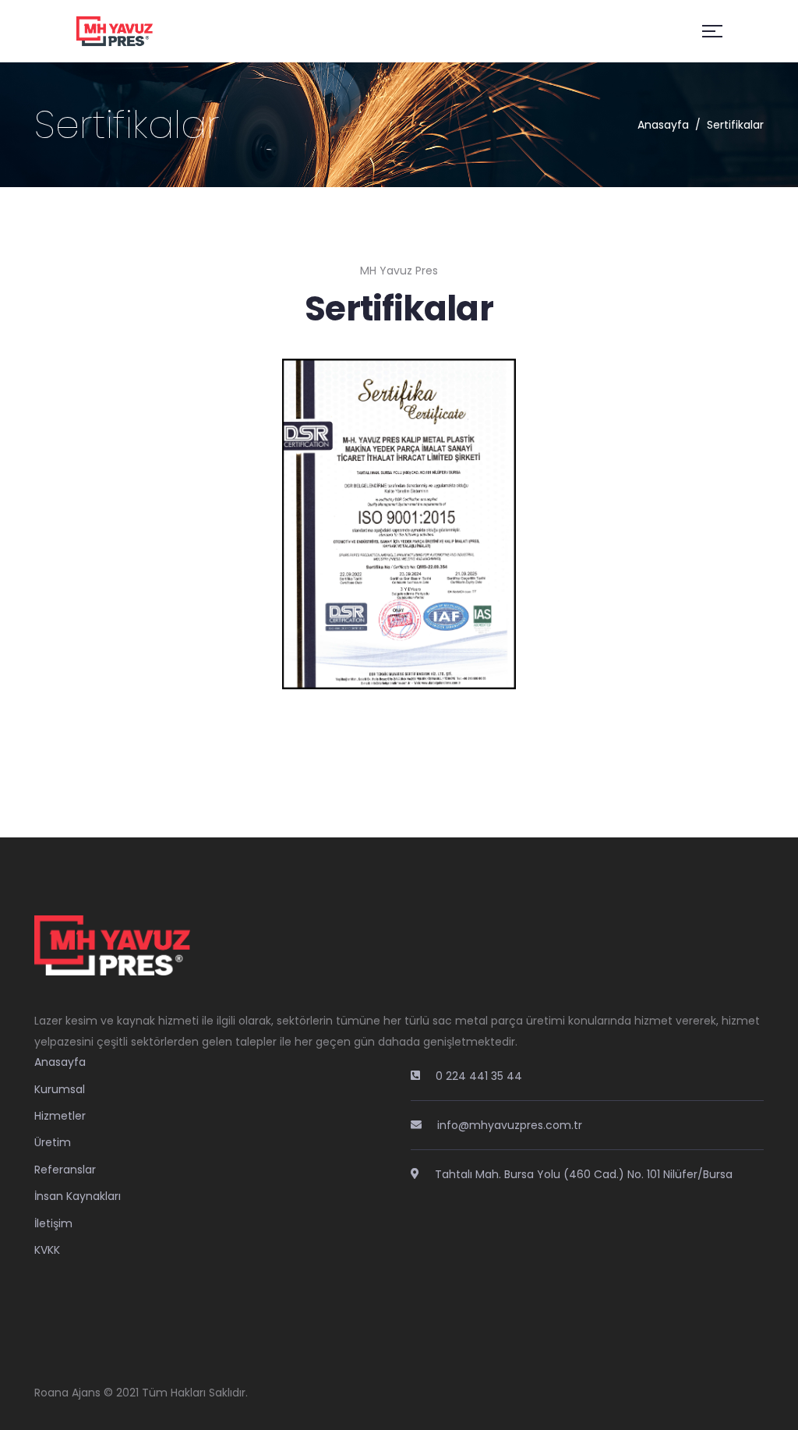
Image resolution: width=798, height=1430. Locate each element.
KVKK (47, 1250)
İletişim (53, 1223)
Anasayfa (663, 125)
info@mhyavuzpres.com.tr (509, 1125)
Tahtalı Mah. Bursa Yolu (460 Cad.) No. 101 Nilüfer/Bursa (584, 1174)
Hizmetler (60, 1116)
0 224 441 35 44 (479, 1076)
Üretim (52, 1142)
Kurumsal (59, 1089)
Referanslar (65, 1169)
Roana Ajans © (73, 1392)
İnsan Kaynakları (77, 1196)
